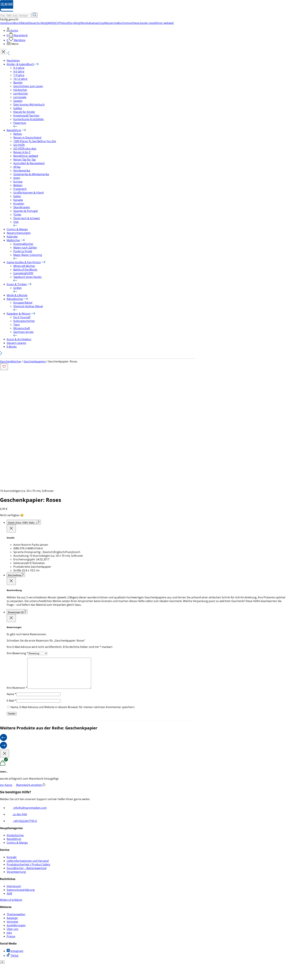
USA (15, 222)
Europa (17, 181)
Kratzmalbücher (23, 244)
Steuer (32, 23)
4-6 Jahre (18, 71)
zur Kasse (6, 785)
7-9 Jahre (18, 75)
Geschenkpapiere (35, 361)
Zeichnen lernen (23, 332)
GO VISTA (19, 145)
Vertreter (12, 921)
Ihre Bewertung (17, 653)
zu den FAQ (19, 814)
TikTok (14, 955)
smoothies (131, 23)
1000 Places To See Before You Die (34, 141)
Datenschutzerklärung (21, 890)
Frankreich (20, 189)
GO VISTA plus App (24, 148)
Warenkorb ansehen (29, 785)
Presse (11, 936)
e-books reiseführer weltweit (156, 23)
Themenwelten (16, 914)
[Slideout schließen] (11, 529)
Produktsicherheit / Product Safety (28, 864)
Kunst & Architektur (19, 339)
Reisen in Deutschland (27, 137)
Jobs (9, 932)
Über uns (12, 929)
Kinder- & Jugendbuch (20, 64)
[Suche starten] (35, 15)
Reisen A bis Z (21, 152)
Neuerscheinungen (19, 233)
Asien (16, 178)
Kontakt (11, 857)
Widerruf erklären (11, 900)
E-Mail (11, 700)
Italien (17, 196)
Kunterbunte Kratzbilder (28, 119)
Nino (84, 23)
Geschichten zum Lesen (28, 86)
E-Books (12, 346)
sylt (67, 23)
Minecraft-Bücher (24, 266)
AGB (9, 893)
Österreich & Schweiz (26, 218)
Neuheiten (13, 60)
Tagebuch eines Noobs (27, 277)
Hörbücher (20, 90)
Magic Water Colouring (27, 255)
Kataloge (12, 918)
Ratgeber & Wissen (18, 313)
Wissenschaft (21, 328)
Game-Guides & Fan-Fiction (24, 262)
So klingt (42, 23)
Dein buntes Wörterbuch (29, 104)
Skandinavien (21, 207)
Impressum (14, 886)
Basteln (18, 82)
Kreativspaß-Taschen (26, 115)
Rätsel (24, 23)
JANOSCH (53, 23)
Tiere (16, 324)
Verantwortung (16, 872)
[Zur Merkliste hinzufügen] (4, 366)
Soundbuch (13, 23)
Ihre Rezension (17, 688)
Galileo (17, 108)
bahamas (92, 23)
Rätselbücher (15, 299)
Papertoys (19, 123)
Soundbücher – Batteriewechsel (26, 868)
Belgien (17, 185)
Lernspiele (19, 97)
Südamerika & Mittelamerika (31, 174)
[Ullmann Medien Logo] (6, 11)
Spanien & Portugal (25, 211)
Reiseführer (14, 130)
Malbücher (13, 240)
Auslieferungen (16, 925)
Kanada (18, 200)
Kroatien (18, 203)
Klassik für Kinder (24, 112)
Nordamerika (21, 170)
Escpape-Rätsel (22, 302)
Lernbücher (20, 93)
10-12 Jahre (20, 79)
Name (11, 694)
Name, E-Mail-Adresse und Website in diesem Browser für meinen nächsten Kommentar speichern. (73, 707)
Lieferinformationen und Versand (28, 861)
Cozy (101, 23)
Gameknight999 (23, 273)
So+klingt (75, 23)
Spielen (17, 101)
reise (3, 23)
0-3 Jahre (18, 68)
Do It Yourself (21, 317)
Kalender (12, 236)
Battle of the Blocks (25, 269)
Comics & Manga (17, 229)
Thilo (62, 23)
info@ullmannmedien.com (30, 808)
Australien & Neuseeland (28, 163)
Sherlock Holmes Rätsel (28, 306)
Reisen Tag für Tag (24, 159)
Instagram (16, 951)
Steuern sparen (16, 343)
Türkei (17, 214)
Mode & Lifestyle (17, 295)
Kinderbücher (15, 835)
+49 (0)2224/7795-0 (24, 821)
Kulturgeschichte (24, 321)
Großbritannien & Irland (28, 192)
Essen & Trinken (17, 284)
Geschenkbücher (10, 361)
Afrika (16, 167)
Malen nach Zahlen (25, 247)
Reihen (17, 134)
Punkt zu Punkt (22, 251)
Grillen (17, 288)
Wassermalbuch (114, 23)
